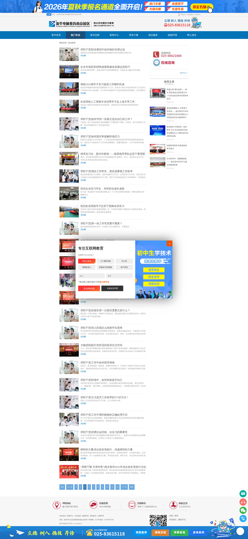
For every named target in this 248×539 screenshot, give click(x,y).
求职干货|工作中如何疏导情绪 (97, 362)
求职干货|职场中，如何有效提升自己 (101, 379)
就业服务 (153, 35)
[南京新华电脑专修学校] (153, 269)
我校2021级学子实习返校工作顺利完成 (102, 84)
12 (117, 487)
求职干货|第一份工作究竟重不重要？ (101, 223)
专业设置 (78, 516)
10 (107, 487)
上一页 (69, 487)
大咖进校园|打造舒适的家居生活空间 (101, 345)
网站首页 (63, 43)
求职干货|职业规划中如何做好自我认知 (102, 49)
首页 (62, 487)
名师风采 (93, 516)
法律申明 (101, 516)
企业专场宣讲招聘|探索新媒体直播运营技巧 (105, 66)
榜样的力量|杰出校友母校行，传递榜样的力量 (106, 449)
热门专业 (75, 35)
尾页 (131, 487)
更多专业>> (184, 73)
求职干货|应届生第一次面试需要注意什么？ (105, 310)
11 (112, 487)
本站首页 (62, 516)
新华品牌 (95, 35)
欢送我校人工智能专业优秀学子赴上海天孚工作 (107, 101)
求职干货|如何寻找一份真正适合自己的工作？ (106, 119)
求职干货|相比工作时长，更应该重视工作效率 (106, 171)
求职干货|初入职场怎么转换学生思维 (101, 327)
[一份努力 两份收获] (124, 6)
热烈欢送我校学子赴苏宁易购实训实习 (102, 206)
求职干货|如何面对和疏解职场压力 (100, 136)
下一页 (124, 487)
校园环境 (172, 35)
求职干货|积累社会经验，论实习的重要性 (103, 432)
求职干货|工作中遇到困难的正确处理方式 (103, 414)
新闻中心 (114, 35)
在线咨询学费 (112, 288)
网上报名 (191, 35)
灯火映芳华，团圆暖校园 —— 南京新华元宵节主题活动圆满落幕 (177, 162)
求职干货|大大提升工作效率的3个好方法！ (104, 397)
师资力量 (133, 35)
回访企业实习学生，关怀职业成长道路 (102, 188)
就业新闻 (71, 43)
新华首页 (56, 35)
